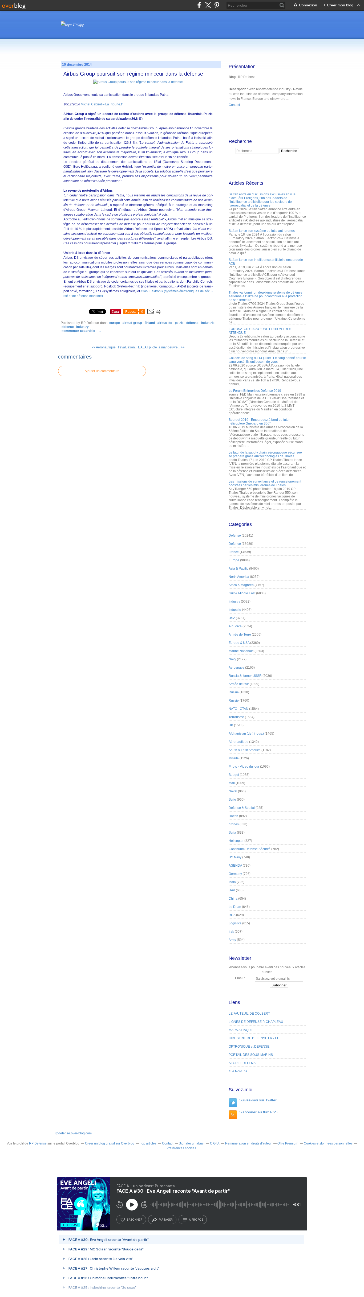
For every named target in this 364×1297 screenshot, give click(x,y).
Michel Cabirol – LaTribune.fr (102, 104)
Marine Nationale (241, 651)
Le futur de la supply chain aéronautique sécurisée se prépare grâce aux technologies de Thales (265, 454)
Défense (192, 323)
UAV (232, 890)
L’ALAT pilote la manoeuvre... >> (161, 347)
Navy (232, 659)
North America (239, 577)
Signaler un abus (191, 1143)
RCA (232, 915)
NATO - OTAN (238, 709)
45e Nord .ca (238, 1071)
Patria (179, 323)
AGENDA (235, 865)
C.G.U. (215, 1143)
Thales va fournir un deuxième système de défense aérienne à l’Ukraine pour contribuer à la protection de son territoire (265, 296)
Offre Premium (287, 1143)
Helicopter (236, 841)
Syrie (232, 799)
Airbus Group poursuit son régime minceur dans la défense (133, 74)
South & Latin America (245, 750)
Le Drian (235, 907)
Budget (234, 775)
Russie (234, 700)
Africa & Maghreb (241, 585)
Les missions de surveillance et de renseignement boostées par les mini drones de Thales (265, 483)
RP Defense (38, 1143)
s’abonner (134, 1219)
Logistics (235, 923)
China (233, 898)
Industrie (208, 323)
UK (231, 725)
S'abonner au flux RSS (258, 1112)
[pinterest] (216, 5)
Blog (232, 77)
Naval (233, 791)
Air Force (235, 626)
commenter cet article (79, 331)
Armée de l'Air (239, 684)
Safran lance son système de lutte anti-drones (262, 231)
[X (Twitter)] (208, 5)
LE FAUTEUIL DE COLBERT (249, 1013)
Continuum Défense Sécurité (249, 849)
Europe (114, 323)
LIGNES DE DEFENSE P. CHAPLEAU (256, 1022)
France (234, 552)
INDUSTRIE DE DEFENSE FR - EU (254, 1038)
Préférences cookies (181, 1148)
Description (238, 89)
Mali (232, 783)
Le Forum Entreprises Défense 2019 (255, 391)
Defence (68, 327)
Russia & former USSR (245, 676)
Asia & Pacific (238, 568)
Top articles (148, 1143)
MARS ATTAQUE (241, 1030)
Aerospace (236, 667)
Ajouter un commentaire (102, 371)
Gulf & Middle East (242, 593)
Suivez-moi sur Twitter (258, 1100)
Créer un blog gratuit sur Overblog (109, 1143)
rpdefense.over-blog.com (73, 1133)
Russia (234, 692)
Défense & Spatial (242, 808)
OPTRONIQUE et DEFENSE (249, 1046)
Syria (232, 832)
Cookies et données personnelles (328, 1143)
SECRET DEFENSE (243, 1063)
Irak (231, 931)
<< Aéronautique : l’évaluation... (114, 347)
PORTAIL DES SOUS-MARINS (251, 1055)
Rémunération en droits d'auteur (248, 1143)
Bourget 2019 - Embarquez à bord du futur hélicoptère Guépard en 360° (259, 421)
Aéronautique (238, 742)
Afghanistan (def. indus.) (246, 733)
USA (232, 618)
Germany (235, 874)
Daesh (233, 816)
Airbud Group (132, 323)
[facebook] (199, 5)
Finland (150, 323)
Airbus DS (164, 323)
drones (234, 824)
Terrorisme (236, 717)
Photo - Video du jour (244, 766)
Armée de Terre (240, 634)
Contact (234, 105)
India (232, 882)
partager (166, 1219)
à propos (196, 1219)
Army (232, 940)
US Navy (235, 857)
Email (239, 978)
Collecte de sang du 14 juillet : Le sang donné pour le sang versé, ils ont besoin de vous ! (267, 360)
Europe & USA (239, 643)
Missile (234, 758)
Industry (82, 327)
